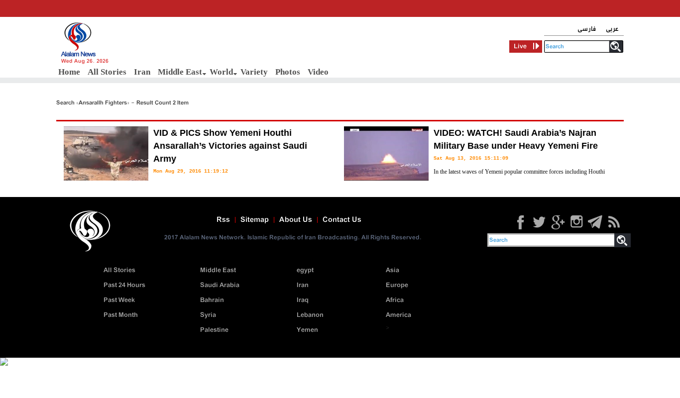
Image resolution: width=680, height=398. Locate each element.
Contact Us (342, 220)
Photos (287, 72)
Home (69, 72)
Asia (392, 270)
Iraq (303, 300)
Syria (208, 315)
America (398, 315)
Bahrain (212, 300)
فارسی (586, 29)
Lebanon (310, 315)
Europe (397, 285)
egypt (305, 270)
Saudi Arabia (219, 285)
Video (318, 72)
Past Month (121, 315)
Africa (395, 300)
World (221, 72)
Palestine (214, 330)
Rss (223, 220)
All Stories (107, 72)
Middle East (180, 72)
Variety (254, 72)
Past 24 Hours (124, 285)
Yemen (307, 330)
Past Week (119, 300)
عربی (612, 29)
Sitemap (254, 220)
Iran (142, 72)
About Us (295, 220)
